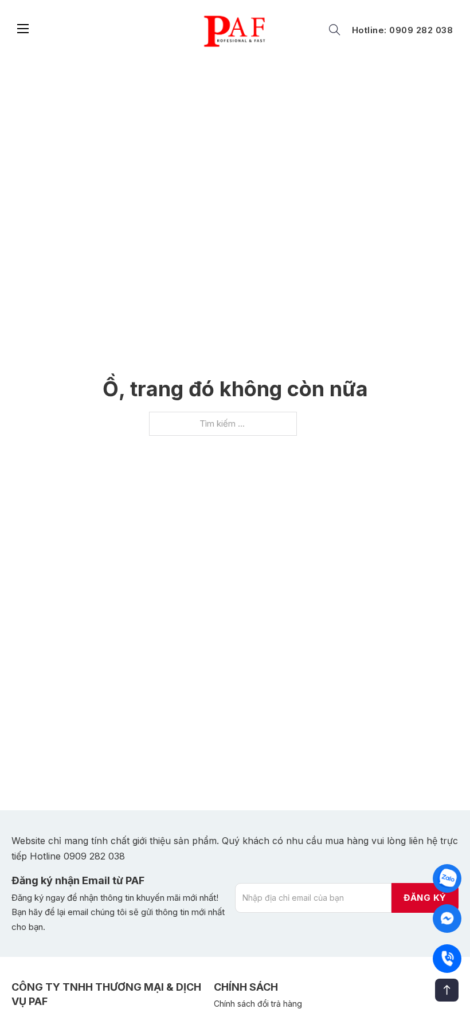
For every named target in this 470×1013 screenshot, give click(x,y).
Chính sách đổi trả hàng (258, 1003)
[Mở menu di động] (23, 28)
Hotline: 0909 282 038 (402, 30)
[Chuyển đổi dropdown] (334, 30)
